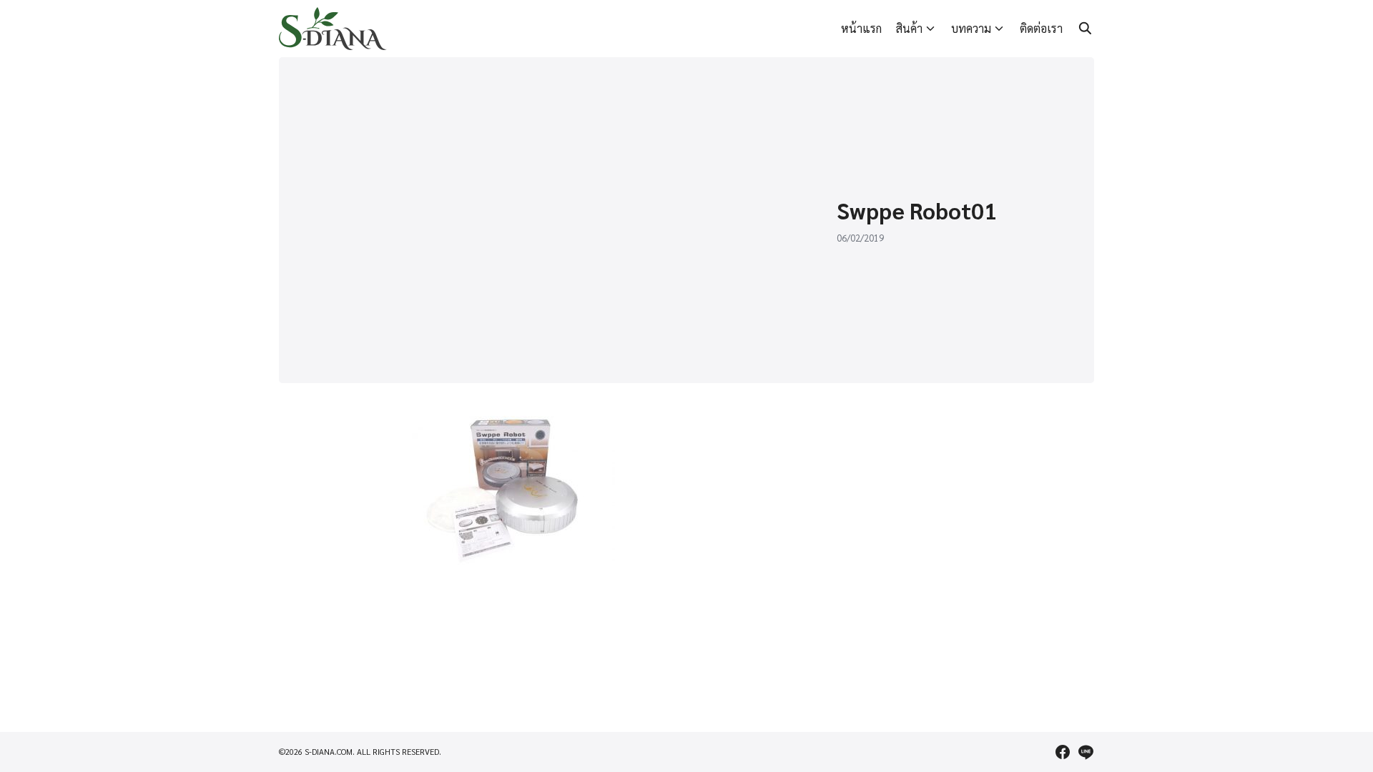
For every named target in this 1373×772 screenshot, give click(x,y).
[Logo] (333, 28)
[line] (1085, 752)
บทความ (971, 28)
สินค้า (909, 28)
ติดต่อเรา (1041, 28)
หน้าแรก (861, 28)
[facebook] (1062, 752)
